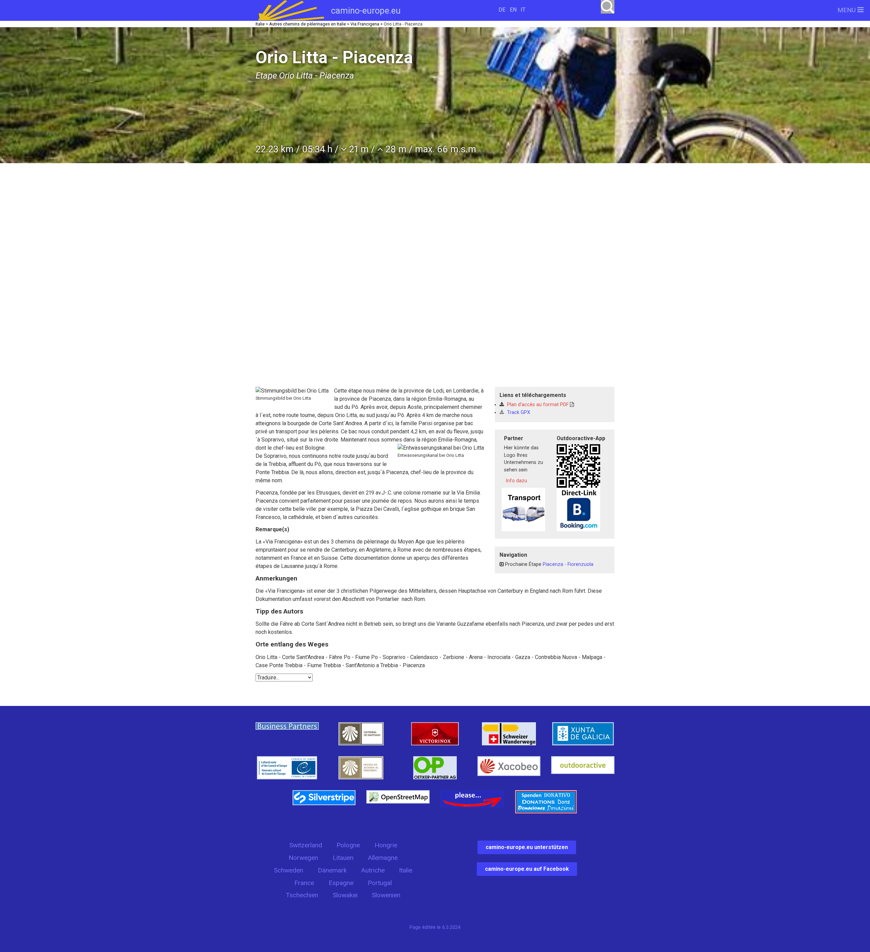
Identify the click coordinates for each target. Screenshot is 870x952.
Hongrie (386, 845)
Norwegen (303, 858)
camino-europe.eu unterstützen (527, 847)
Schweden (288, 870)
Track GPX (518, 412)
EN (513, 9)
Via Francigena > (366, 24)
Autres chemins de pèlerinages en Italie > (309, 24)
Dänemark (332, 870)
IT (523, 9)
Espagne (341, 883)
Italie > (262, 24)
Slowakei (345, 895)
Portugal (380, 883)
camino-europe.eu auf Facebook (527, 869)
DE (502, 9)
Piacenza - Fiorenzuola (568, 564)
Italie (405, 870)
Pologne (348, 845)
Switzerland (305, 845)
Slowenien (386, 895)
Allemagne (383, 858)
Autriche (373, 870)
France (304, 883)
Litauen (343, 858)
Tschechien (302, 895)
